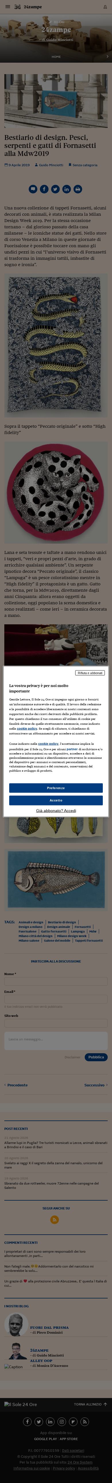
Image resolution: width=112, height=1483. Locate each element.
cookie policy (27, 728)
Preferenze (56, 787)
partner (72, 749)
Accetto (56, 800)
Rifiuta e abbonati (90, 672)
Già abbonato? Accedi (56, 810)
